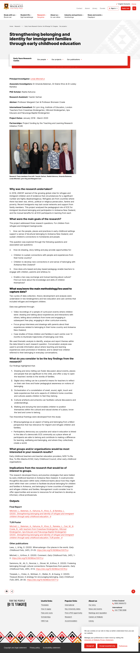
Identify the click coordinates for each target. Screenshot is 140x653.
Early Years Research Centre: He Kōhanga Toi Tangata (41, 26)
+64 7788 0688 (120, 610)
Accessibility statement (51, 648)
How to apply (46, 609)
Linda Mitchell (37, 79)
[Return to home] (13, 6)
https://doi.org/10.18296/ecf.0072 (27, 558)
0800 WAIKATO (120, 603)
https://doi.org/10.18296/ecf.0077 (42, 580)
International (69, 605)
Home (11, 26)
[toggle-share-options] (12, 591)
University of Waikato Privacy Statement (98, 640)
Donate (102, 8)
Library (94, 8)
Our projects (63, 26)
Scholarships (46, 617)
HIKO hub (44, 621)
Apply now (125, 8)
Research (17, 26)
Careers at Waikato (96, 617)
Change (134, 4)
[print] (7, 591)
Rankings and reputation (98, 613)
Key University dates (72, 609)
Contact (79, 8)
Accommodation (71, 621)
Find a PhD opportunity (73, 613)
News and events (95, 609)
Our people (41, 59)
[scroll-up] (133, 591)
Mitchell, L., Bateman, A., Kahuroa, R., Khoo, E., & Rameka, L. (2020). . (42, 514)
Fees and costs (47, 613)
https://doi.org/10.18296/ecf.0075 (52, 550)
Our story (92, 605)
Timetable (45, 605)
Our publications (73, 59)
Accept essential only (107, 646)
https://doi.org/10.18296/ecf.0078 (51, 569)
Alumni (87, 8)
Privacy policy (35, 648)
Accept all (90, 646)
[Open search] (134, 8)
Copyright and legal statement (15, 648)
